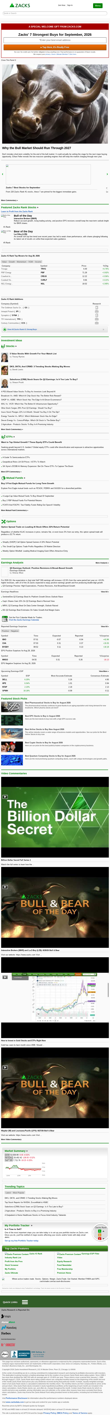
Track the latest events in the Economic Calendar (55, 1288)
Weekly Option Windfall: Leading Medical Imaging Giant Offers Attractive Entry (35, 551)
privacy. (48, 54)
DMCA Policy (63, 1413)
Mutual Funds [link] (14, 477)
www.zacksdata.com (15, 1402)
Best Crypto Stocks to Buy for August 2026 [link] (44, 743)
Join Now (61, 5)
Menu (98, 5)
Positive (5, 631)
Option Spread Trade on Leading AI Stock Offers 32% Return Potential (35, 527)
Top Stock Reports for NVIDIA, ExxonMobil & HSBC (26, 1202)
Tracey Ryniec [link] (18, 357)
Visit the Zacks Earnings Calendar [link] (24, 620)
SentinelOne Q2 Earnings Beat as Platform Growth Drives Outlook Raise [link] (33, 597)
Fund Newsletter (64, 1265)
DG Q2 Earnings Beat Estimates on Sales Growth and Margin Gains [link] (31, 610)
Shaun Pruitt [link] (17, 382)
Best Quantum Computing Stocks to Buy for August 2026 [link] (50, 756)
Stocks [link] (10, 346)
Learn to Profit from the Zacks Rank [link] (17, 211)
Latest (8, 1193)
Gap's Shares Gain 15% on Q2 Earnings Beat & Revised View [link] (29, 601)
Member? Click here (63, 54)
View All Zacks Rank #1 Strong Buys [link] (22, 329)
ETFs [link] (9, 436)
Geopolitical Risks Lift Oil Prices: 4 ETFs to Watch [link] (24, 462)
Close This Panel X (8, 60)
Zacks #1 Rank (35, 1254)
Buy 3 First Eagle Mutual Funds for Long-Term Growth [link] (27, 483)
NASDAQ (9, 1158)
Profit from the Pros (13, 1261)
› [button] (107, 174)
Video (59, 1258)
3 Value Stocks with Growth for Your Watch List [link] (33, 353)
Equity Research (64, 1261)
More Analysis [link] (101, 563)
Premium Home (64, 1273)
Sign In (70, 5)
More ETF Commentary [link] (10, 472)
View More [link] (103, 671)
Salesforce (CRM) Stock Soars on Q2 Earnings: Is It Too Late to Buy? (34, 1207)
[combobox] (55, 619)
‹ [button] (2, 174)
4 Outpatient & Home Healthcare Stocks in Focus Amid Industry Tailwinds (35, 1215)
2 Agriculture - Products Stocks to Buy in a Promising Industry (30, 1211)
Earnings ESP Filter (90, 1254)
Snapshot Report (97, 311)
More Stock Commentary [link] (11, 429)
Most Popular (18, 1193)
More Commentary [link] (8, 200)
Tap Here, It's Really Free (55, 47)
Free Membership (65, 1269)
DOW (7, 1155)
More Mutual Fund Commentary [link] (14, 510)
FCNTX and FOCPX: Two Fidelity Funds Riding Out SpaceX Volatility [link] (31, 505)
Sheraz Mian (17, 573)
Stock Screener (11, 1265)
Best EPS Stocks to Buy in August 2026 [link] (42, 716)
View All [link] (104, 592)
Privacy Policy (49, 1413)
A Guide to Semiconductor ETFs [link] (16, 457)
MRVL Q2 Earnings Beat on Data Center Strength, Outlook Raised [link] (30, 606)
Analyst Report (96, 307)
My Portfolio (10, 1269)
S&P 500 (8, 1160)
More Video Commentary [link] (11, 1139)
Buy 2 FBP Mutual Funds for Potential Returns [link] (22, 500)
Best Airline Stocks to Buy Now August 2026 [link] (44, 729)
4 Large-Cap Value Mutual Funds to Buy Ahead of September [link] (28, 496)
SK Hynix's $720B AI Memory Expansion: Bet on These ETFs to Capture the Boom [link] (38, 466)
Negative (14, 631)
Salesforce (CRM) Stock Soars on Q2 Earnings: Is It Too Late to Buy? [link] (44, 379)
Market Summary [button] (15, 1151)
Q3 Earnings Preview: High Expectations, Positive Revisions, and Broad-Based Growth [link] (39, 586)
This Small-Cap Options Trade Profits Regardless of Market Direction (31, 546)
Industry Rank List (13, 1258)
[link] (20, 5)
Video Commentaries (14, 773)
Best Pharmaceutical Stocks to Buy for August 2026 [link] (48, 703)
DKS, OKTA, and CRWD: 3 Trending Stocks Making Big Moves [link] (40, 366)
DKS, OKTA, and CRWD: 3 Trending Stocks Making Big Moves (31, 1198)
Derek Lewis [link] (17, 369)
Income (38, 262)
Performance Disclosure (16, 1398)
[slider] (55, 179)
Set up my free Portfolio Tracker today (21, 1241)
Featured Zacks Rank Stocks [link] (18, 207)
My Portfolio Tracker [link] (17, 1225)
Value (4, 262)
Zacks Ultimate (11, 1273)
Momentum (21, 262)
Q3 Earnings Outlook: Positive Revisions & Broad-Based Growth (41, 568)
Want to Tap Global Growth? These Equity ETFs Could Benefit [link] (31, 442)
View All (104, 627)
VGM (31, 262)
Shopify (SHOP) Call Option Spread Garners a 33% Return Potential (31, 542)
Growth (12, 262)
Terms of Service (79, 1413)
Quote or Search (10, 13)
